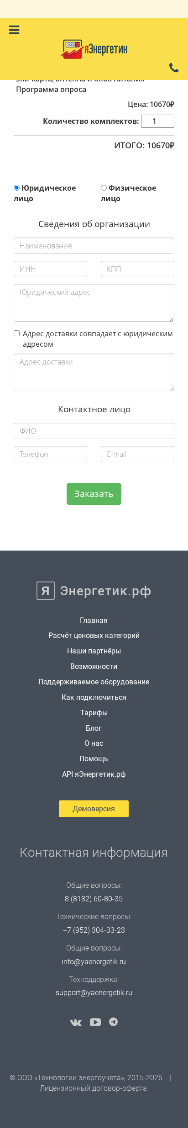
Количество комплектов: (91, 121)
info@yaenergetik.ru (94, 961)
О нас (93, 743)
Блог (94, 728)
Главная (94, 620)
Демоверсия (94, 808)
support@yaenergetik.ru (94, 992)
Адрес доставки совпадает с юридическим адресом (98, 339)
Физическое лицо (128, 193)
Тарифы (94, 712)
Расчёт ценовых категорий (94, 635)
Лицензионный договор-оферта (93, 1088)
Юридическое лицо (45, 193)
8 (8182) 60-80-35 (94, 899)
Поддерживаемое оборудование (93, 682)
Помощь (93, 758)
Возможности (93, 666)
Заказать (94, 493)
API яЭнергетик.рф (94, 774)
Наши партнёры (94, 651)
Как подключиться (94, 697)
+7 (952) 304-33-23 (94, 930)
